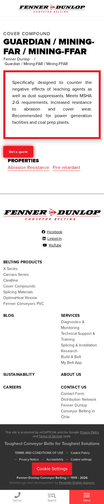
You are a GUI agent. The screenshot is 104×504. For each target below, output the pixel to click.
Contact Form (72, 393)
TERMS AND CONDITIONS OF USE (39, 453)
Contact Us (74, 387)
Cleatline (10, 280)
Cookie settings (81, 459)
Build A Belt (71, 356)
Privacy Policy (89, 432)
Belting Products (22, 262)
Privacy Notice (29, 459)
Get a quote (18, 152)
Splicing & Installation (79, 345)
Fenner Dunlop (17, 59)
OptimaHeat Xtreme (20, 297)
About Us (71, 374)
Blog (8, 315)
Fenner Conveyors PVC (23, 303)
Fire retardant (66, 167)
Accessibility (54, 459)
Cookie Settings (52, 469)
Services (70, 315)
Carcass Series (16, 274)
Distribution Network (78, 399)
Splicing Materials (18, 292)
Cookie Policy (80, 453)
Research (69, 351)
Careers (12, 387)
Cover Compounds (19, 286)
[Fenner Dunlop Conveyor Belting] (52, 8)
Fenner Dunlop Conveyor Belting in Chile (78, 411)
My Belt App (71, 362)
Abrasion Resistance (28, 167)
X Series (10, 268)
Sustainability (19, 374)
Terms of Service (50, 436)
